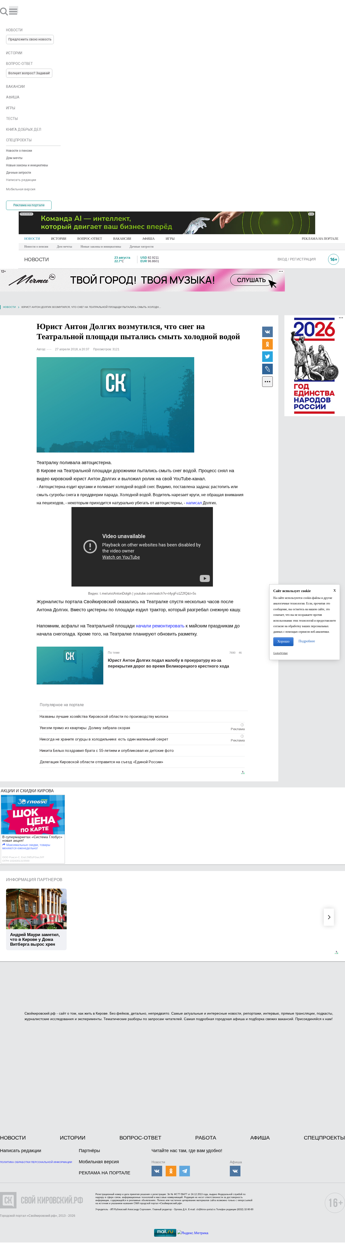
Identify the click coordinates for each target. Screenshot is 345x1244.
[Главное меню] (13, 9)
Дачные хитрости (142, 246)
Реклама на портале (28, 205)
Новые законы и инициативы (101, 246)
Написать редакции (20, 1150)
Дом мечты (64, 246)
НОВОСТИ (32, 239)
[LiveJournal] (267, 368)
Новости (9, 307)
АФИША (148, 239)
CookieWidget (280, 653)
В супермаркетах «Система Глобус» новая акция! (32, 838)
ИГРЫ (170, 239)
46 (240, 652)
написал (194, 503)
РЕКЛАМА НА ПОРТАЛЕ (320, 239)
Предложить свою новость (30, 39)
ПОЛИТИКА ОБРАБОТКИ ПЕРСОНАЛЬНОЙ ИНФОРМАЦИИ (36, 1162)
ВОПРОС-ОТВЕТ (89, 239)
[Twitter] (267, 356)
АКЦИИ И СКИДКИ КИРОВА (27, 791)
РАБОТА (205, 1138)
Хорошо (283, 641)
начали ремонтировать (160, 625)
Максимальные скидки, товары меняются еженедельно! (26, 846)
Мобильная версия (99, 1161)
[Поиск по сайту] (4, 11)
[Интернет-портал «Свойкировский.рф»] (18, 11)
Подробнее (307, 641)
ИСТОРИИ (58, 239)
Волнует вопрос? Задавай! (29, 73)
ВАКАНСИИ (122, 239)
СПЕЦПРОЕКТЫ (324, 1138)
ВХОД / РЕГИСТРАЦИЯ (297, 259)
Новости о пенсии (36, 246)
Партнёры (89, 1150)
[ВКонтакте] (267, 331)
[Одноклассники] (267, 344)
